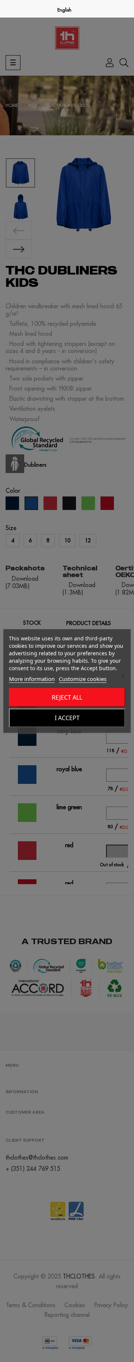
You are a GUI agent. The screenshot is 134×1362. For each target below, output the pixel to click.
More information (32, 678)
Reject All (67, 697)
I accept (67, 718)
